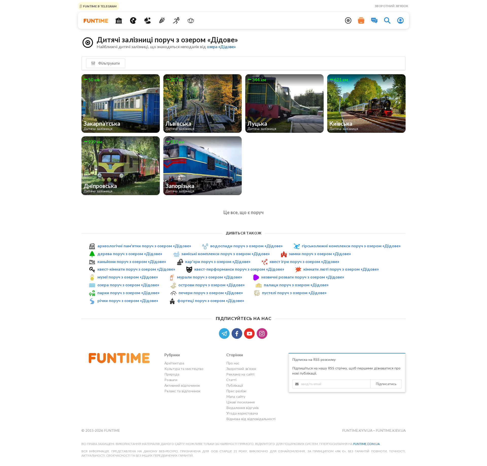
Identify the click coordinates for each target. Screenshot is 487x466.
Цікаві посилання (240, 402)
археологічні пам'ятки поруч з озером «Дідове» (144, 245)
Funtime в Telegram (99, 6)
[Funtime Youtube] (250, 333)
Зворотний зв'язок (391, 6)
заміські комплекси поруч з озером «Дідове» (225, 253)
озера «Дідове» (221, 46)
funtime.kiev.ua (391, 430)
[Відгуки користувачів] (374, 20)
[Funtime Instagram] (262, 333)
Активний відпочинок (182, 385)
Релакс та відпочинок (182, 391)
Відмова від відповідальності (250, 419)
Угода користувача (242, 413)
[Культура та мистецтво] (133, 20)
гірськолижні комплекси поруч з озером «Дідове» (351, 245)
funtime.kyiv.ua (357, 430)
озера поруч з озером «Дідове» (128, 284)
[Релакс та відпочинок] (190, 20)
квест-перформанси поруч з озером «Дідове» (239, 269)
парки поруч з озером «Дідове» (128, 292)
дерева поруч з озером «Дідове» (129, 253)
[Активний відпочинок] (176, 20)
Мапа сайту (235, 396)
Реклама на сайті (240, 374)
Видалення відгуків (242, 407)
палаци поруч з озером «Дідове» (296, 284)
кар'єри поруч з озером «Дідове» (217, 261)
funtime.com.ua (366, 444)
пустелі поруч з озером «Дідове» (294, 292)
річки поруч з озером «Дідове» (127, 300)
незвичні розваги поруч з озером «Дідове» (302, 276)
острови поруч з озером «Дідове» (211, 284)
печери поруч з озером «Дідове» (211, 292)
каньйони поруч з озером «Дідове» (131, 261)
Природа (171, 374)
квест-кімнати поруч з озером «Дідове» (136, 269)
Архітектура (174, 363)
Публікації (234, 385)
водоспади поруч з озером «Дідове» (246, 245)
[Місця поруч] (348, 20)
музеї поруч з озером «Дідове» (127, 276)
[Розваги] (161, 20)
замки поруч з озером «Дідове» (320, 253)
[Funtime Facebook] (238, 333)
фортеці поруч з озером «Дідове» (210, 300)
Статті (231, 380)
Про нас (232, 363)
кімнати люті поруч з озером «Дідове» (341, 269)
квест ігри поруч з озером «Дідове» (304, 261)
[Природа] (147, 20)
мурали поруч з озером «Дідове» (209, 276)
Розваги (170, 380)
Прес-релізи (236, 391)
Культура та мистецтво (183, 368)
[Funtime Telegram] (225, 333)
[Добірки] (361, 20)
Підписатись (386, 384)
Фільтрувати (108, 63)
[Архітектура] (118, 20)
